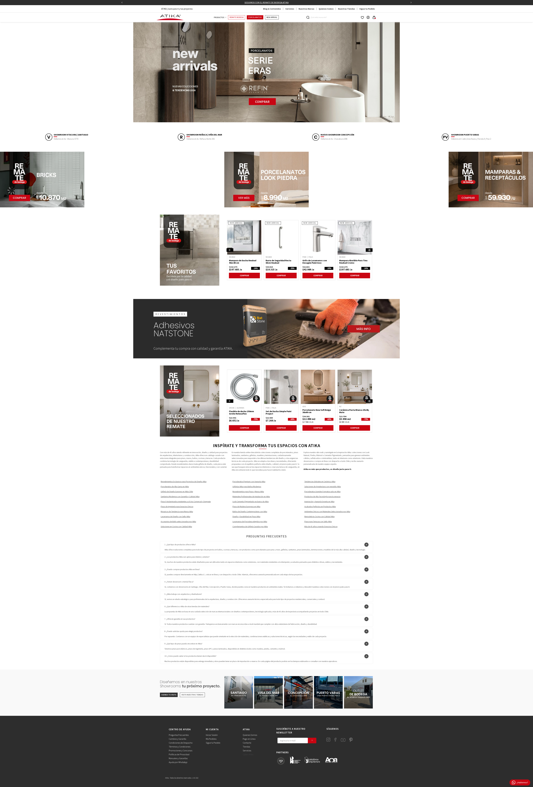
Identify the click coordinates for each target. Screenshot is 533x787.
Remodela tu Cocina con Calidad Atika (319, 516)
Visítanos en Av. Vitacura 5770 (66, 139)
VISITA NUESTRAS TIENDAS (192, 694)
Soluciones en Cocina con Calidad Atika (176, 526)
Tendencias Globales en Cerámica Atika (319, 481)
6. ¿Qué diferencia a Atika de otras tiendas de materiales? (186, 606)
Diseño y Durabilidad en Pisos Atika (246, 516)
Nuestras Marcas (306, 8)
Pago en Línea (249, 739)
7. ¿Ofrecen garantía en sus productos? (179, 619)
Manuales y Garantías (178, 758)
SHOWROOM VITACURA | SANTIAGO (71, 134)
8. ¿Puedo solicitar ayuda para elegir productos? (183, 631)
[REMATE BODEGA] (191, 401)
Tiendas (246, 746)
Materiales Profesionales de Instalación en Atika (251, 496)
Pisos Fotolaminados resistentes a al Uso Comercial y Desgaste (186, 501)
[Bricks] (42, 206)
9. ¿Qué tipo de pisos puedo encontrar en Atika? (183, 643)
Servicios (289, 8)
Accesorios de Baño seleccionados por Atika (178, 521)
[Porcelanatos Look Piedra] (266, 206)
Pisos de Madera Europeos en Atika (246, 506)
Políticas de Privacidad (179, 754)
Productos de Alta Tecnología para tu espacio (322, 496)
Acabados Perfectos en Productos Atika (320, 506)
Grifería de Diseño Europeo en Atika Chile (177, 491)
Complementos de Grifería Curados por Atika (250, 526)
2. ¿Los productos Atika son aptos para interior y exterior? (187, 557)
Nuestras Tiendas (346, 8)
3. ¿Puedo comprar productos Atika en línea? (182, 569)
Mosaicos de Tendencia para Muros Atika (177, 511)
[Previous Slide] (122, 2)
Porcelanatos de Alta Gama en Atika (175, 486)
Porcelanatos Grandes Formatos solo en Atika (322, 491)
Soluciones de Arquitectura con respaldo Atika (322, 486)
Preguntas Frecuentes (179, 735)
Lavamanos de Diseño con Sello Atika (175, 516)
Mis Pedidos (211, 739)
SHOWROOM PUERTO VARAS (465, 134)
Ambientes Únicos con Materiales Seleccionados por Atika (327, 511)
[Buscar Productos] (308, 17)
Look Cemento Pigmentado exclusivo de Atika (250, 501)
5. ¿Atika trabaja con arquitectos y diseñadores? (183, 594)
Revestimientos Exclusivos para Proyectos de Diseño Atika (183, 481)
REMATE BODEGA (237, 17)
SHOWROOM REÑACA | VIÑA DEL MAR (204, 134)
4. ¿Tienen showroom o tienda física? (179, 581)
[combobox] (318, 17)
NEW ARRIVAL (271, 17)
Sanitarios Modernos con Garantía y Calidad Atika (180, 496)
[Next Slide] (411, 2)
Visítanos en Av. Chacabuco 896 (334, 139)
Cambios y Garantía (177, 739)
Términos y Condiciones (179, 746)
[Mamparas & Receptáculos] (491, 206)
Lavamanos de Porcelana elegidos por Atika (249, 521)
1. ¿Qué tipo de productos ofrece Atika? (180, 544)
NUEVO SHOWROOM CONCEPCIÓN (337, 134)
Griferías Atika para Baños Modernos (246, 486)
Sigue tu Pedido (367, 8)
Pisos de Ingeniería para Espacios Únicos (177, 506)
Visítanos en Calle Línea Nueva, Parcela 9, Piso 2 (471, 139)
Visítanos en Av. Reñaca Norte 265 (200, 139)
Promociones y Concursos (180, 750)
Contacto (247, 742)
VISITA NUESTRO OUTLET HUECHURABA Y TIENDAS (266, 2)
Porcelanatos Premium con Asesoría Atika (248, 481)
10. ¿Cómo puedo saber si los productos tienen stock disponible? (190, 656)
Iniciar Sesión (212, 735)
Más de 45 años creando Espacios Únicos (320, 526)
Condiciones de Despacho (181, 742)
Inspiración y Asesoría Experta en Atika (319, 501)
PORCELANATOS (255, 17)
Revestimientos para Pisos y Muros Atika (248, 491)
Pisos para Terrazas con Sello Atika (318, 521)
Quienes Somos (326, 8)
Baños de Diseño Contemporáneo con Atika (249, 511)
